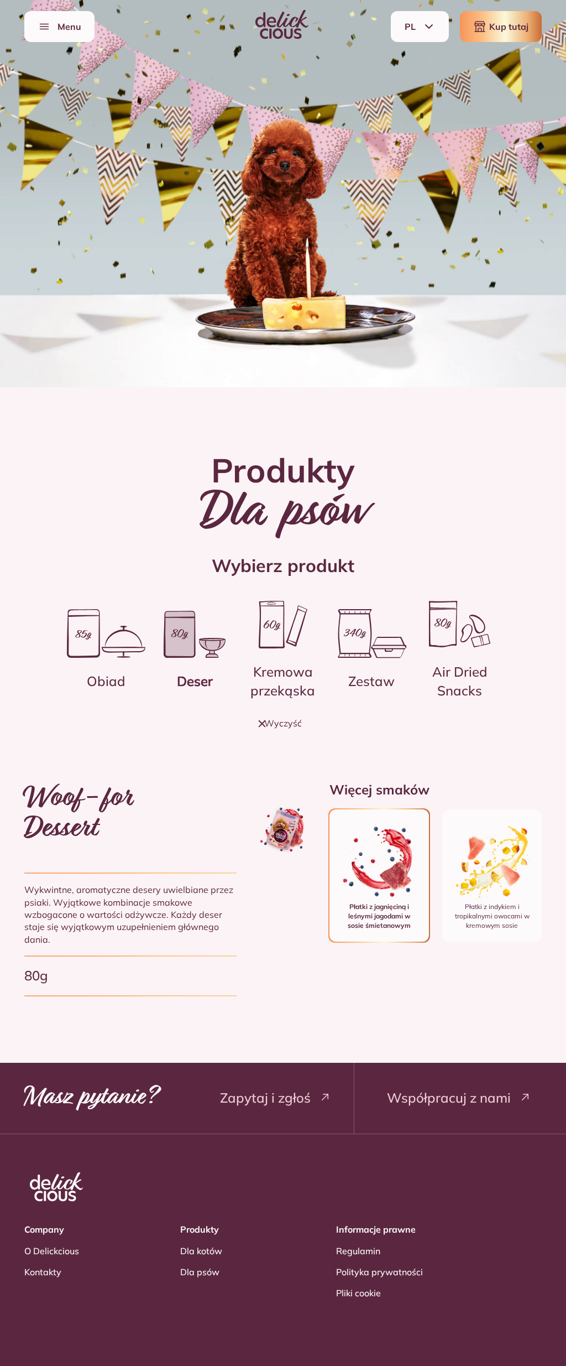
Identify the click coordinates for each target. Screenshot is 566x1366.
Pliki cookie (358, 1293)
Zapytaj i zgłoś (267, 1097)
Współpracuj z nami (450, 1097)
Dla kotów (201, 1250)
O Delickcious (51, 1250)
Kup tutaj (508, 26)
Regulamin (358, 1250)
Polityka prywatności (379, 1271)
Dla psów (199, 1271)
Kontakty (42, 1271)
